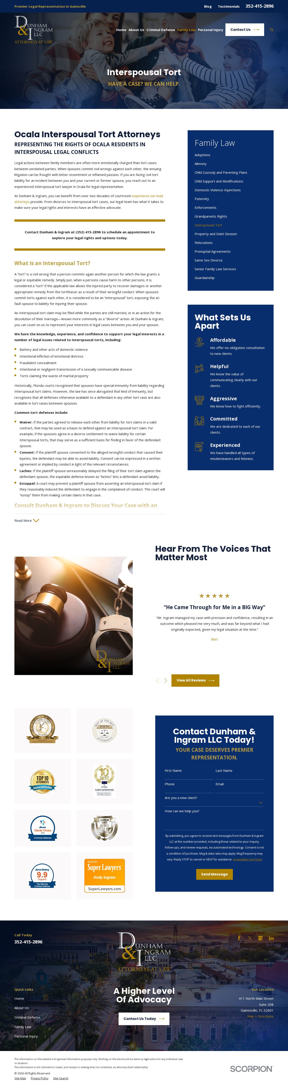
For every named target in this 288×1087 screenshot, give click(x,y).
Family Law (22, 1026)
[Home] (33, 29)
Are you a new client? (181, 798)
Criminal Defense (27, 1017)
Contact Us (240, 29)
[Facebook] (239, 938)
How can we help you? (182, 811)
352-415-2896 (260, 6)
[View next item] (165, 680)
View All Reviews (191, 680)
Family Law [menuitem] (186, 29)
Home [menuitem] (121, 29)
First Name (173, 770)
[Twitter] (250, 938)
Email (220, 784)
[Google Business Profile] (260, 938)
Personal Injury (26, 1036)
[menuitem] (231, 155)
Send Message (214, 874)
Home (19, 998)
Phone (170, 784)
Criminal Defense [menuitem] (160, 29)
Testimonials (229, 6)
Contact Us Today (140, 1018)
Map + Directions (260, 1016)
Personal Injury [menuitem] (210, 29)
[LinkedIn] (271, 938)
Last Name (224, 770)
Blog (208, 6)
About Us (21, 1008)
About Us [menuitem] (136, 29)
